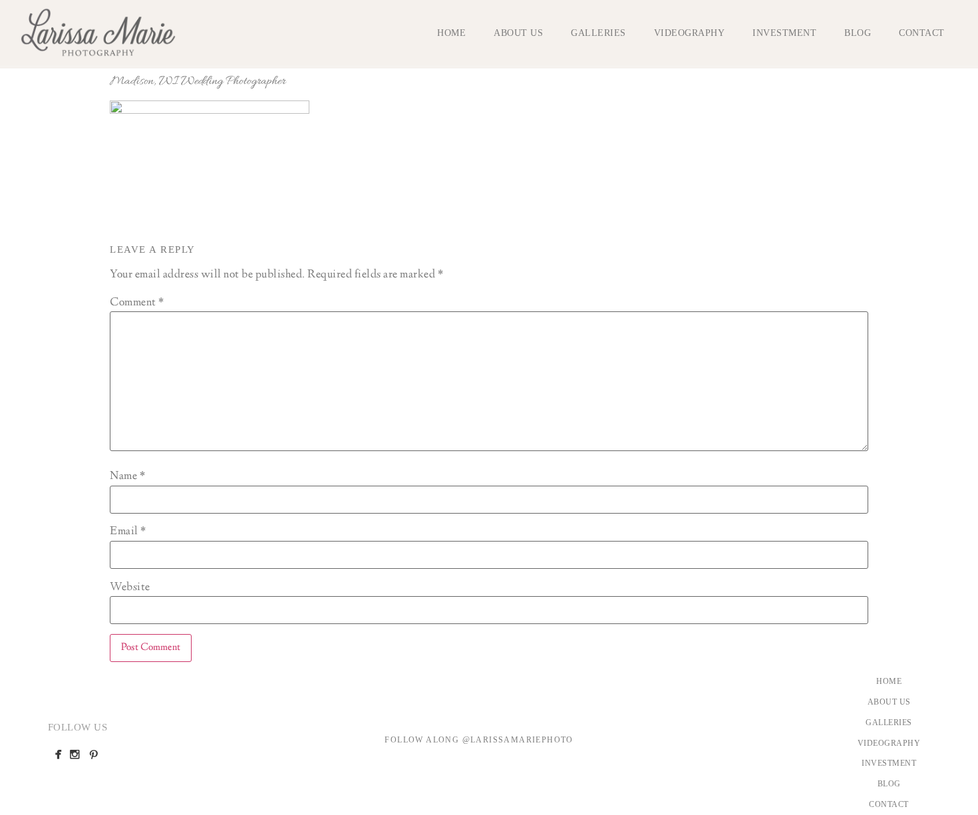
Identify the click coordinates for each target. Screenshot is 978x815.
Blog (857, 33)
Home (451, 33)
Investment (784, 33)
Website (130, 587)
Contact (922, 33)
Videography (689, 33)
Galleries (598, 33)
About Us (518, 33)
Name (127, 476)
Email (128, 532)
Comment (137, 303)
